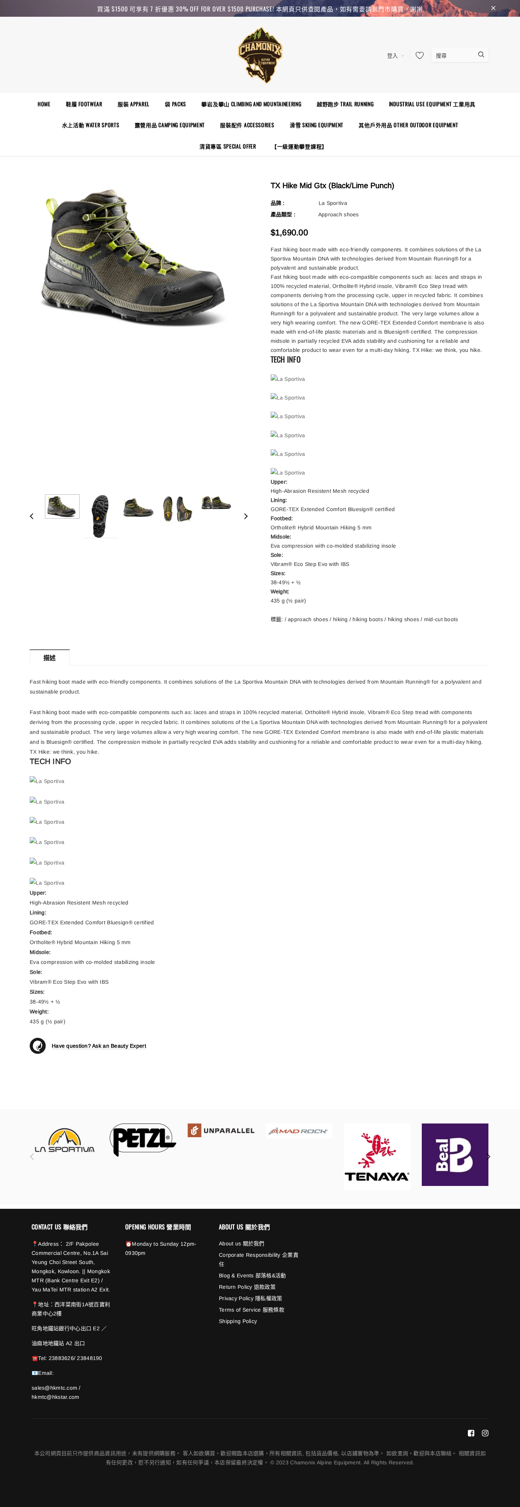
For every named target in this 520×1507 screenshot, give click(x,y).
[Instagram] (485, 1433)
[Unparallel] (221, 1130)
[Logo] (260, 54)
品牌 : (278, 203)
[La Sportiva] (65, 1140)
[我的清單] (417, 55)
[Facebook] (471, 1433)
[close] (493, 8)
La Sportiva (333, 203)
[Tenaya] (377, 1156)
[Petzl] (143, 1140)
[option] (139, 258)
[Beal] (455, 1154)
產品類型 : (283, 214)
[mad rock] (299, 1130)
